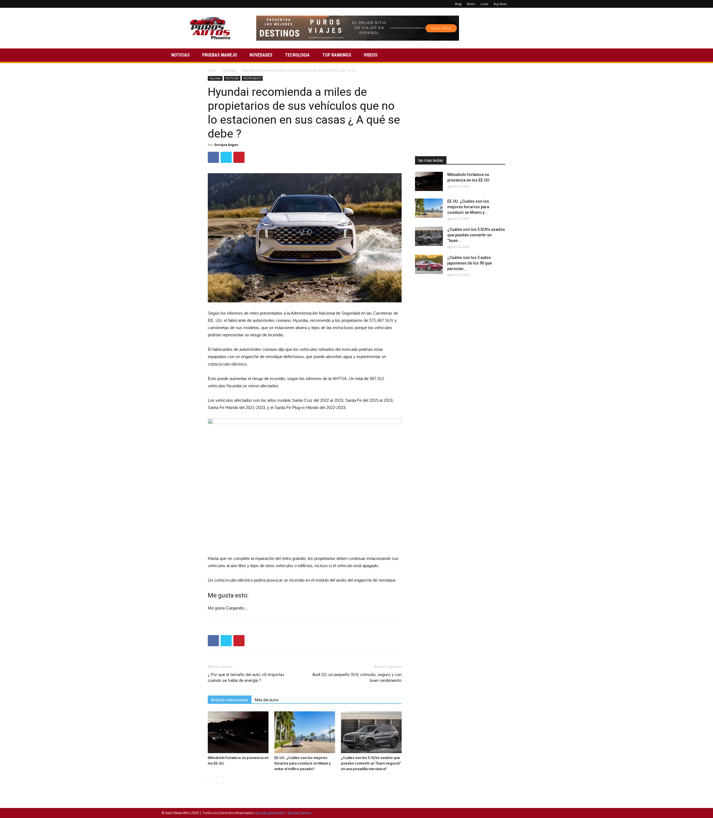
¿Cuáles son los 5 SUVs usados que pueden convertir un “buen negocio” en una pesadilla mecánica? (371, 763)
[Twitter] (538, 4)
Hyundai (228, 70)
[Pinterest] (529, 4)
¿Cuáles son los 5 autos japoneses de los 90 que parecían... (469, 263)
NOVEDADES (261, 55)
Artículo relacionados (229, 700)
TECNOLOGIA (297, 55)
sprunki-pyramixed (270, 812)
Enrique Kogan (226, 145)
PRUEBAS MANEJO (219, 55)
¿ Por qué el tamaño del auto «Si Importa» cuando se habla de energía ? (246, 677)
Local (484, 4)
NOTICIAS (180, 55)
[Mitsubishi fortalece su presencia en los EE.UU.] (238, 732)
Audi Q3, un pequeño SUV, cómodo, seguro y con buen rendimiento (357, 677)
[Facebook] (520, 4)
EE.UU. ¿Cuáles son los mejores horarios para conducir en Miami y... (468, 207)
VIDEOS (370, 55)
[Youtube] (547, 4)
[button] (544, 55)
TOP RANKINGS (336, 55)
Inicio (212, 70)
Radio (471, 4)
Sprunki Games (299, 812)
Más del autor (267, 700)
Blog (458, 4)
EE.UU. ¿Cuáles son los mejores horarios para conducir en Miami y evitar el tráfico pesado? (302, 763)
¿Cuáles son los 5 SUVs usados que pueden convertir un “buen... (476, 235)
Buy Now (500, 4)
